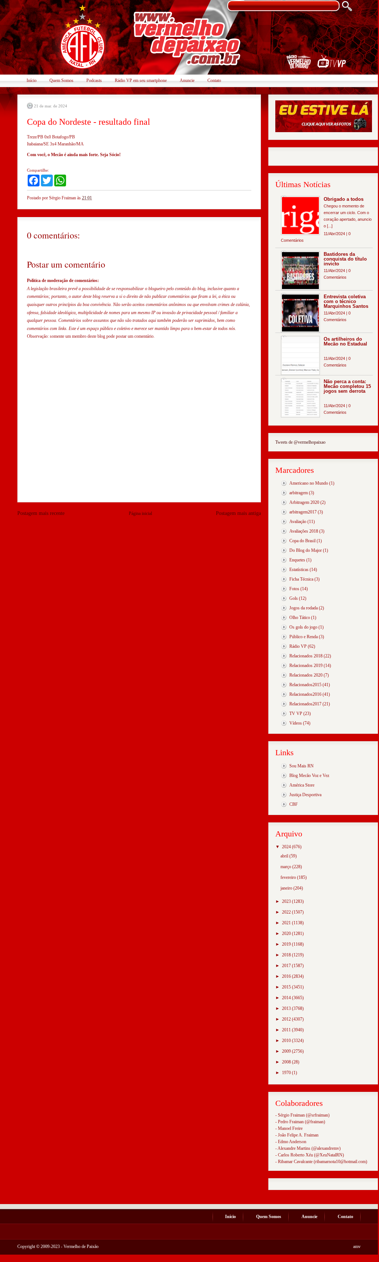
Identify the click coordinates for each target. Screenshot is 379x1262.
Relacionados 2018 (306, 655)
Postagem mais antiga (238, 513)
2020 (287, 933)
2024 (287, 846)
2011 (287, 1029)
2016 (287, 976)
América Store (301, 785)
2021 (287, 922)
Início (32, 80)
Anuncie (187, 80)
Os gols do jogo (303, 627)
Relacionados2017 (305, 703)
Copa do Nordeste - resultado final (88, 122)
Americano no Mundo (308, 483)
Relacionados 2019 (306, 665)
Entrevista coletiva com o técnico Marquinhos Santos (346, 301)
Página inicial (140, 513)
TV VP (295, 713)
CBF (293, 804)
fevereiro (288, 877)
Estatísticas (299, 569)
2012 (287, 1019)
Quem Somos (61, 80)
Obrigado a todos (344, 199)
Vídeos (295, 723)
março (286, 866)
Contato (214, 80)
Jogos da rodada (303, 608)
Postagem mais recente (41, 513)
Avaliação (297, 521)
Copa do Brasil (302, 540)
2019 (287, 944)
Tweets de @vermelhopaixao (300, 442)
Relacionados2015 (305, 684)
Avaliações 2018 (303, 531)
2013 (287, 1008)
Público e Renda (303, 636)
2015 (287, 987)
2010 (287, 1040)
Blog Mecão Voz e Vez (309, 775)
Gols (293, 598)
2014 (287, 997)
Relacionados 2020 (306, 675)
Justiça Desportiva (305, 794)
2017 (287, 965)
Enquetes (297, 560)
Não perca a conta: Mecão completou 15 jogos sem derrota (347, 386)
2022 (287, 912)
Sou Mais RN (301, 765)
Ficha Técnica (301, 579)
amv (357, 1246)
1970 (287, 1072)
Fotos (294, 588)
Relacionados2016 (305, 694)
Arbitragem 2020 (304, 502)
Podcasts (94, 80)
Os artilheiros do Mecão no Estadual (345, 341)
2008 (287, 1062)
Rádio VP (298, 646)
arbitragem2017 (303, 512)
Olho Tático (299, 617)
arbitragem (298, 492)
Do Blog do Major (305, 550)
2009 (287, 1051)
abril (284, 856)
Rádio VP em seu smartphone (141, 80)
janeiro (286, 888)
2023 (287, 901)
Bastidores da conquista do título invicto (345, 259)
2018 (287, 954)
